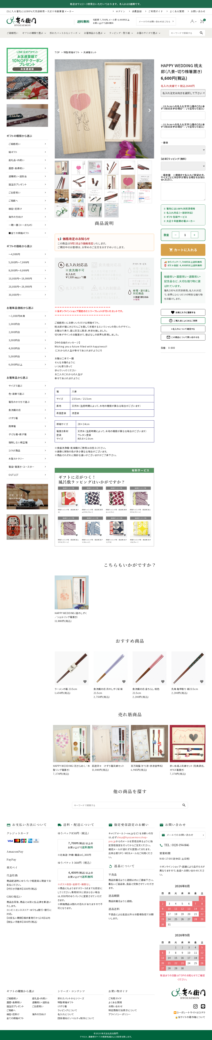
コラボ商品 (14, 450)
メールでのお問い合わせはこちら (154, 21)
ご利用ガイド (155, 11)
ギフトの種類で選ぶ (32, 33)
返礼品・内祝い (16, 160)
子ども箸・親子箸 (18, 434)
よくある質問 (177, 11)
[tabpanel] (104, 109)
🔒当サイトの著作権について (190, 1017)
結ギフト (13, 152)
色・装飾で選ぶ (16, 393)
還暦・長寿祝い (16, 168)
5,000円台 (14, 356)
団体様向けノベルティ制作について (76, 1018)
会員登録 (137, 11)
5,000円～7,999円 (19, 262)
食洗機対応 (15, 410)
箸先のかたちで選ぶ (19, 401)
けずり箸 (13, 418)
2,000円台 (14, 332)
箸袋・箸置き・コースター (21, 466)
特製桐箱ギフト (72, 52)
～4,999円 (14, 254)
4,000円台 (14, 348)
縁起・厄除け (15, 208)
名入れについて (66, 1014)
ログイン (120, 11)
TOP (57, 52)
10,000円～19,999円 (20, 278)
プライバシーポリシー (119, 1014)
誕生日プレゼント (18, 184)
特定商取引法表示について (122, 1010)
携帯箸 (12, 426)
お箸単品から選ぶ (93, 33)
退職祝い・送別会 (18, 176)
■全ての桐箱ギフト (19, 233)
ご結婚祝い (12, 33)
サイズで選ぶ (15, 385)
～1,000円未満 (17, 316)
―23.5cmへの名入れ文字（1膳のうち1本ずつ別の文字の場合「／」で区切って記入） (183, 107)
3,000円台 (14, 340)
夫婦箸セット (90, 52)
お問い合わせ (198, 11)
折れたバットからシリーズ (63, 33)
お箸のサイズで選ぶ (147, 33)
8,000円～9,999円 (19, 270)
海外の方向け (16, 216)
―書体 (164, 142)
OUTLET (14, 474)
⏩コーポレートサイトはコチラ (189, 1012)
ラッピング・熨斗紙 (119, 33)
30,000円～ (15, 294)
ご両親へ (13, 200)
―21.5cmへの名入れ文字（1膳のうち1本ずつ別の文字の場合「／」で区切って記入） (183, 125)
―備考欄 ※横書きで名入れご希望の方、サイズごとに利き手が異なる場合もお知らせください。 (183, 177)
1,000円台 (14, 324)
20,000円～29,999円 (20, 286)
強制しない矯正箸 (18, 442)
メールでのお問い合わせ (177, 835)
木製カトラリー (16, 458)
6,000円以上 (16, 364)
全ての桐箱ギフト (15, 1018)
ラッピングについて (67, 1010)
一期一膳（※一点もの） (21, 225)
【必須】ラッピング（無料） (174, 159)
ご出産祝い (14, 192)
